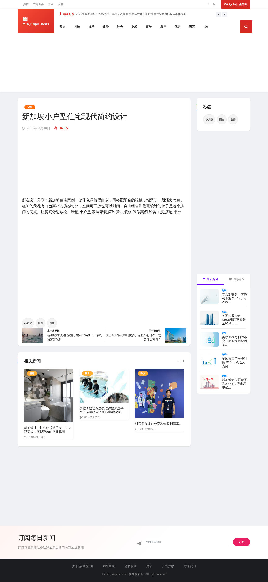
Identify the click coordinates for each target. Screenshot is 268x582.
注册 (60, 4)
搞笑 (32, 373)
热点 (63, 26)
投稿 (26, 4)
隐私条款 (130, 566)
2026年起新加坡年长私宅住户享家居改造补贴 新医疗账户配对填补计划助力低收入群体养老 (131, 14)
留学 (149, 26)
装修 (51, 323)
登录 (50, 4)
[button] (246, 26)
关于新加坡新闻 (82, 566)
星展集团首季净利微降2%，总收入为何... (234, 362)
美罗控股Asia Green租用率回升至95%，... (234, 319)
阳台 (40, 323)
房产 (163, 26)
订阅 (241, 542)
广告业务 (38, 4)
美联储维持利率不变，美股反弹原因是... (234, 341)
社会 (120, 26)
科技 (77, 26)
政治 (106, 26)
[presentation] (218, 14)
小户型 (28, 323)
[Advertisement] (134, 62)
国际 (192, 26)
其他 (206, 26)
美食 (87, 373)
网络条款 (109, 566)
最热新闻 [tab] (239, 279)
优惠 (178, 26)
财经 (134, 26)
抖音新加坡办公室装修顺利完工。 (158, 423)
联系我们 (190, 566)
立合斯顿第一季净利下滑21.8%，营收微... (234, 298)
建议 (149, 566)
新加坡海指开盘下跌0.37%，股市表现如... (234, 383)
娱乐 (91, 26)
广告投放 (168, 566)
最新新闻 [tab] (212, 279)
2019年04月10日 (38, 128)
